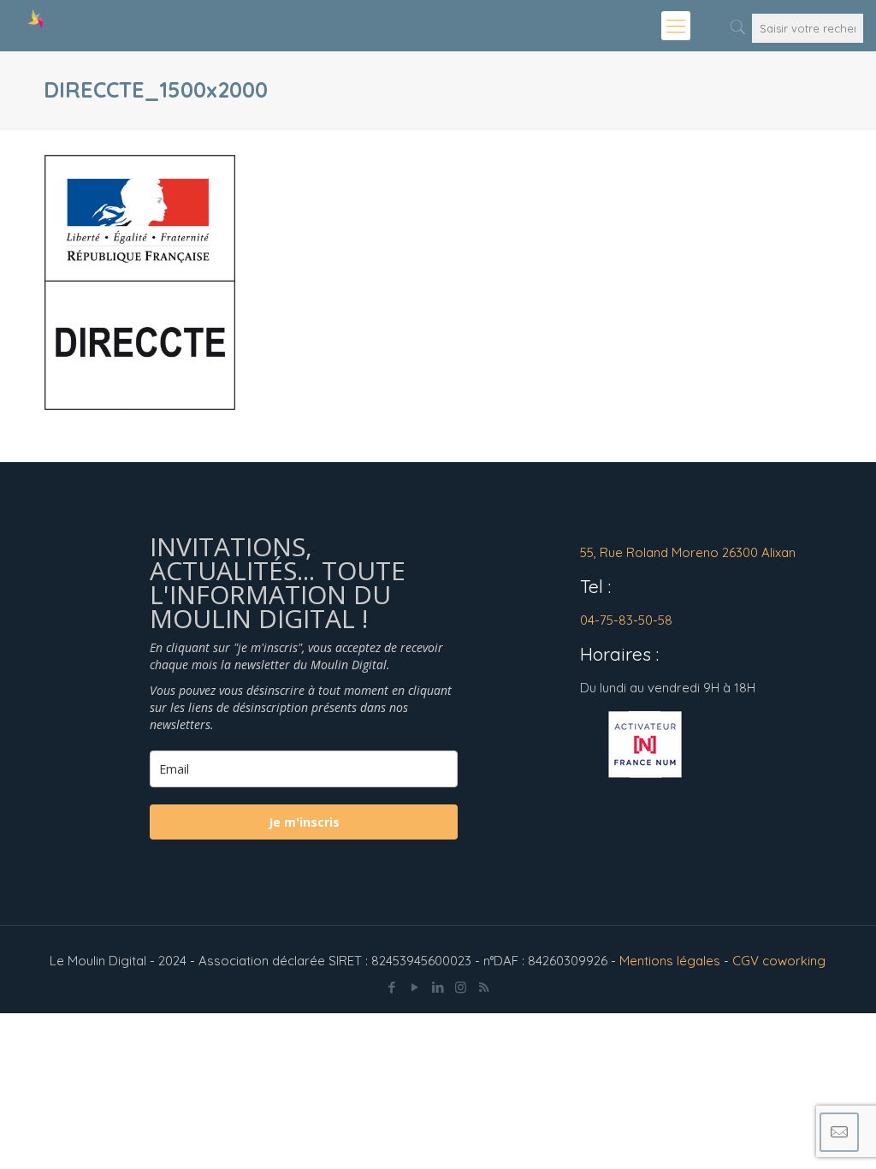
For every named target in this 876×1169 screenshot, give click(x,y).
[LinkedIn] (438, 987)
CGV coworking (779, 960)
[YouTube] (414, 987)
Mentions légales (669, 960)
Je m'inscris (304, 822)
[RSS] (484, 987)
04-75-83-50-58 (626, 620)
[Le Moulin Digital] (34, 25)
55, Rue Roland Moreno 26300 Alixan (688, 552)
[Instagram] (461, 987)
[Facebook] (391, 987)
